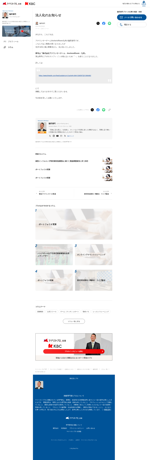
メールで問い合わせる (133, 17)
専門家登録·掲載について (74, 425)
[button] (70, 136)
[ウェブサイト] (61, 136)
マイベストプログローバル (89, 440)
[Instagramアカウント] (53, 136)
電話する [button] (127, 24)
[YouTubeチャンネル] (57, 136)
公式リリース (45, 28)
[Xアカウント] (50, 136)
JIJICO (78, 440)
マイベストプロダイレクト (59, 440)
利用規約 (64, 428)
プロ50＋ (71, 440)
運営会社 (56, 428)
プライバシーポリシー (77, 428)
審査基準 (107, 409)
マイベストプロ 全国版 (74, 431)
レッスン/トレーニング (101, 311)
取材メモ (86, 311)
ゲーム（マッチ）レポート (69, 311)
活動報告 (40, 311)
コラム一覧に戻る (74, 321)
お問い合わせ (90, 428)
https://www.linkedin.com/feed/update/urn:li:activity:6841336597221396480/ (65, 75)
